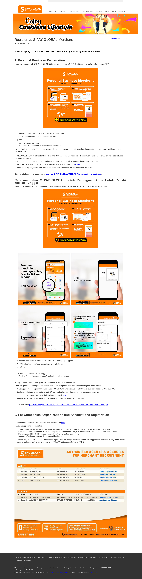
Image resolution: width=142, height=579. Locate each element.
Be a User (62, 11)
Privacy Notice (41, 557)
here (63, 423)
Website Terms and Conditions (87, 557)
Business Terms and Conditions (57, 557)
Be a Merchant (74, 11)
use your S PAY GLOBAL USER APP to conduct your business (73, 174)
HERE (77, 164)
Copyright (19, 560)
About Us (52, 11)
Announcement (87, 11)
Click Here (94, 572)
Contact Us (27, 560)
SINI (64, 395)
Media (120, 11)
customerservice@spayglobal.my (60, 572)
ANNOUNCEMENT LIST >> (119, 38)
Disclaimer (73, 557)
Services (99, 11)
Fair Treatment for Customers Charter (110, 557)
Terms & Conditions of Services (25, 557)
